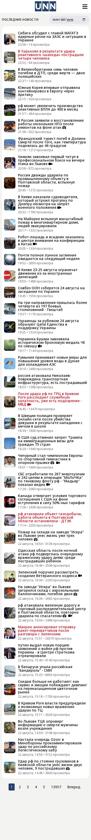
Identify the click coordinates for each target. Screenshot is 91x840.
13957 (56, 786)
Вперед (73, 786)
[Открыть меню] (84, 6)
